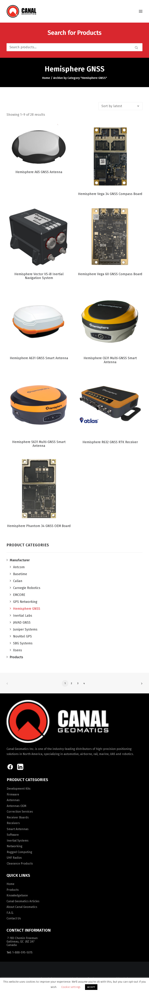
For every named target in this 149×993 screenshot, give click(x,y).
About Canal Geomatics (22, 907)
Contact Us (14, 918)
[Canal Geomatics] (21, 11)
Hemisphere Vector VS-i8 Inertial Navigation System (39, 276)
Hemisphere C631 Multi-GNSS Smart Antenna (110, 360)
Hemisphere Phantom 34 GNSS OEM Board (39, 526)
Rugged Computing (19, 852)
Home (46, 78)
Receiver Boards (18, 817)
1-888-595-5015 (22, 952)
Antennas (13, 800)
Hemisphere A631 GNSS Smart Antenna (39, 358)
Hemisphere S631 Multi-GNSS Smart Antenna (39, 444)
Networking (14, 846)
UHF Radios (14, 857)
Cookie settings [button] (70, 987)
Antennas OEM (16, 806)
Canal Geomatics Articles (23, 901)
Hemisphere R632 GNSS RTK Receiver (110, 442)
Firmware (13, 794)
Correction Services (20, 811)
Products (13, 889)
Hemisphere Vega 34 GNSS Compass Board (110, 194)
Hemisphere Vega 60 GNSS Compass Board (110, 274)
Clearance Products (20, 863)
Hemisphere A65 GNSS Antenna (38, 172)
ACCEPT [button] (91, 987)
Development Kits (19, 788)
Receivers (13, 823)
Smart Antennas (18, 829)
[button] (140, 11)
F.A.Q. (10, 912)
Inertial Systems (18, 840)
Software (13, 834)
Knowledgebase (17, 895)
